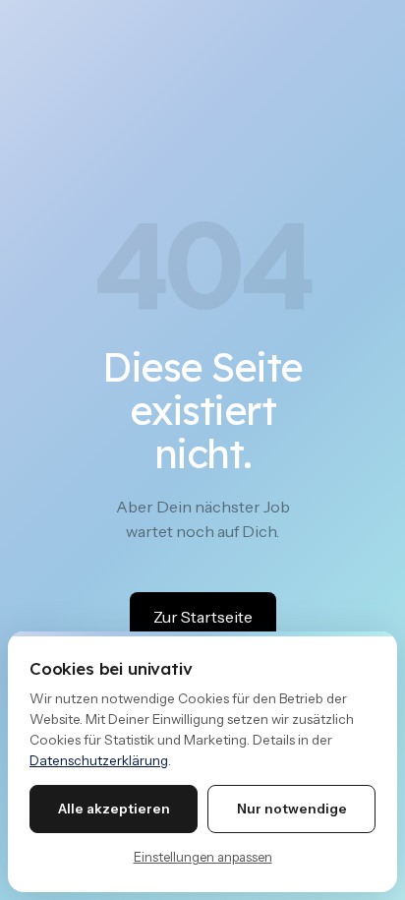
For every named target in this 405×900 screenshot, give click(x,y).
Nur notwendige (292, 808)
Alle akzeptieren (114, 808)
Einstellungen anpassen (203, 857)
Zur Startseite (203, 617)
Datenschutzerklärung (98, 760)
